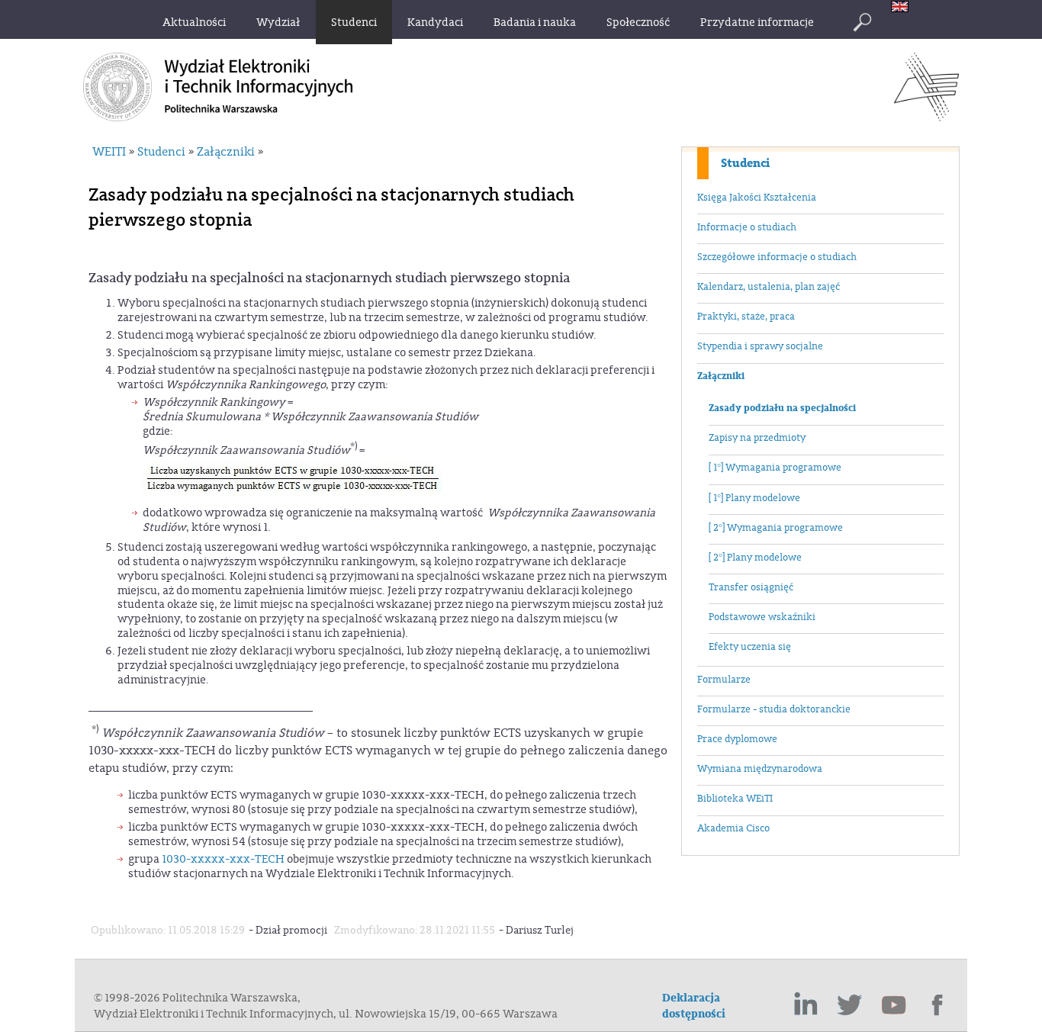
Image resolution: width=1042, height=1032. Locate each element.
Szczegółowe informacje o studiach (777, 257)
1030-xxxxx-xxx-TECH (223, 859)
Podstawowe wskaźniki (762, 617)
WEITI (109, 151)
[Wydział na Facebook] (938, 1005)
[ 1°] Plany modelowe (754, 498)
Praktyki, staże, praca (746, 316)
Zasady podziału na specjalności (782, 408)
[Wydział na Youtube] (894, 1005)
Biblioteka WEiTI (735, 798)
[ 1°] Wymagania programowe (775, 467)
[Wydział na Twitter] (850, 1005)
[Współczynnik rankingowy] (294, 493)
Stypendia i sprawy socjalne (760, 346)
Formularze (724, 680)
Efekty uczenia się (750, 647)
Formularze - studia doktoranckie (774, 709)
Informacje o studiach (746, 227)
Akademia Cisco (733, 828)
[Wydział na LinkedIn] (805, 1005)
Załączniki (721, 376)
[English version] (903, 8)
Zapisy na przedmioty (757, 438)
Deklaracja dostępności (693, 1006)
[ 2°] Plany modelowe (755, 557)
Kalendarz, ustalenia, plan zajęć (768, 287)
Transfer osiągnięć (751, 587)
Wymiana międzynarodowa (759, 769)
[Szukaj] (862, 22)
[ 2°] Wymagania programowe (776, 528)
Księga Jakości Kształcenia (756, 197)
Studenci (745, 163)
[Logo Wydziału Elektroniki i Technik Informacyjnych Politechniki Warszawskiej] (926, 117)
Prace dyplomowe (737, 739)
